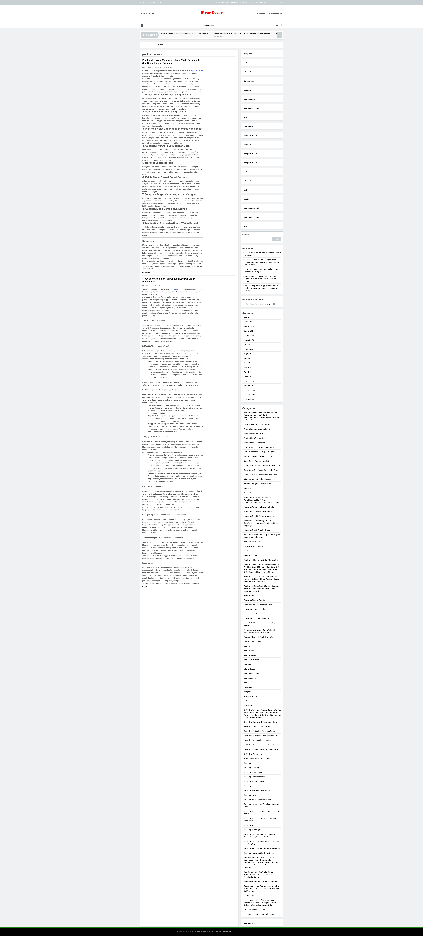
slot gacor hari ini (196, 71)
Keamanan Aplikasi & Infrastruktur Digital (259, 507)
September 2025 (250, 349)
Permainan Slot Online (252, 614)
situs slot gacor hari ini (252, 108)
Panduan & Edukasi (251, 551)
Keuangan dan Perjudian (252, 542)
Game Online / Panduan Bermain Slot (257, 461)
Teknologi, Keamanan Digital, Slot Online (259, 853)
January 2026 (249, 331)
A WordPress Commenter (253, 304)
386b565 (147, 67)
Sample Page (209, 25)
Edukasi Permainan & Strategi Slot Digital (259, 452)
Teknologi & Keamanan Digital (255, 777)
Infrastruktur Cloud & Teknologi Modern (258, 479)
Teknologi (247, 763)
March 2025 (248, 377)
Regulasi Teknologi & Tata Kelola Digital (258, 637)
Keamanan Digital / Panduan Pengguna (258, 512)
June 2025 (247, 363)
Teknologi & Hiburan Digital (254, 772)
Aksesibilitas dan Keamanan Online (257, 429)
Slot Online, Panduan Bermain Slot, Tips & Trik (260, 745)
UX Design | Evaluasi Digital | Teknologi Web (260, 914)
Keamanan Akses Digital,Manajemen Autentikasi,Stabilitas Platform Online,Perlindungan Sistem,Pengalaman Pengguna (262, 500)
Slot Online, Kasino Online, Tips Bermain (258, 740)
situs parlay (248, 181)
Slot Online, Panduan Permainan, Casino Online (261, 749)
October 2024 (249, 399)
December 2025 (249, 336)
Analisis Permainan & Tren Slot (255, 434)
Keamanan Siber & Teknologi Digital (257, 530)
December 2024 (249, 390)
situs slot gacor (249, 72)
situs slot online (250, 678)
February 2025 (249, 381)
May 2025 (247, 368)
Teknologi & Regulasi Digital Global (257, 790)
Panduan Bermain (250, 555)
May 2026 (247, 317)
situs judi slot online (251, 660)
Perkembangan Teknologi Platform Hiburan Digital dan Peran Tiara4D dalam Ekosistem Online (233, 2)
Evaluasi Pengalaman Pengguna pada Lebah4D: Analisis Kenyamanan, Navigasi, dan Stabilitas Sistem (261, 288)
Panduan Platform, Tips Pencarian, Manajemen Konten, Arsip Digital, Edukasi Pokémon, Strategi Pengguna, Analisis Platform (261, 579)
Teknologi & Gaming (251, 768)
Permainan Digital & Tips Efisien (255, 600)
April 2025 (247, 372)
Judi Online (248, 488)
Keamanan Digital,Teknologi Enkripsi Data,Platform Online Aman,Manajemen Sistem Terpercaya (261, 523)
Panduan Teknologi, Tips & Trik (255, 596)
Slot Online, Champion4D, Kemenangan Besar (260, 722)
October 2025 (249, 345)
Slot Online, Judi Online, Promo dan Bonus (259, 731)
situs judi (247, 646)
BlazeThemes (226, 932)
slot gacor (174, 289)
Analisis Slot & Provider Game (255, 438)
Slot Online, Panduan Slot (253, 754)
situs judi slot (249, 651)
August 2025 (248, 354)
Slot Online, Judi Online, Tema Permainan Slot (260, 736)
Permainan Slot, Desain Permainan (256, 618)
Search (245, 235)
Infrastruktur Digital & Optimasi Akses (258, 484)
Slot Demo (248, 687)
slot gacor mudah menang (253, 701)
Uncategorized (249, 896)
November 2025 (249, 340)
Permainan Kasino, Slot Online (255, 609)
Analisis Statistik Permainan (254, 443)
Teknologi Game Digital (252, 830)
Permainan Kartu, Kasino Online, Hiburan (258, 605)
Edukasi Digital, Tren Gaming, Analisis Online (260, 447)
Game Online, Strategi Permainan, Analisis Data (261, 475)
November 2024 (249, 395)
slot (245, 117)
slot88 (246, 199)
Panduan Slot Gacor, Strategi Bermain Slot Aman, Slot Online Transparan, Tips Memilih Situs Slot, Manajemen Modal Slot (262, 588)
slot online (248, 705)
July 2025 (247, 358)
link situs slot (249, 81)
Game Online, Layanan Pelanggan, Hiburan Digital (262, 466)
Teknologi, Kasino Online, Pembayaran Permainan (262, 848)
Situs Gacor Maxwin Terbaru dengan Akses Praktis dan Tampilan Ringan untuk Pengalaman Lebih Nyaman (261, 262)
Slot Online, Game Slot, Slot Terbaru (257, 727)
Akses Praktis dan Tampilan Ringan (257, 424)
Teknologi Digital (250, 795)
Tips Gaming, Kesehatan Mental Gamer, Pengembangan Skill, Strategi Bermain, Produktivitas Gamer (258, 874)
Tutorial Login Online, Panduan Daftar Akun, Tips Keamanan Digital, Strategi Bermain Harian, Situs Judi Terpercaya (262, 888)
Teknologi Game (250, 825)
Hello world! (270, 304)
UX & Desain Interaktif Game (254, 910)
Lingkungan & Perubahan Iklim (255, 546)
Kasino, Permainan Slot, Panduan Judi (258, 493)
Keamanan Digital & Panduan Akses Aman (259, 516)
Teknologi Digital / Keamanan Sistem (257, 800)
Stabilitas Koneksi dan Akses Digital (257, 759)
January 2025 (249, 386)
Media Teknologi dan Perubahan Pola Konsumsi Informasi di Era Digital (181, 33)
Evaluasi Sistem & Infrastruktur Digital (258, 456)
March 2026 (248, 322)
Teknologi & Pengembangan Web (256, 781)
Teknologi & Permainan (252, 786)
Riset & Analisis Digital (252, 642)
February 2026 (249, 326)
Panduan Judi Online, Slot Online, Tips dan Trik (261, 560)
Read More (146, 272)
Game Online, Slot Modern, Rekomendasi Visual (261, 470)
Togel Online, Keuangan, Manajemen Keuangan (261, 881)
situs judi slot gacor (251, 655)
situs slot (247, 664)
